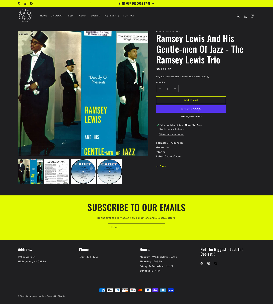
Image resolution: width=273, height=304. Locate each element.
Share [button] (163, 166)
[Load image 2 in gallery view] (56, 171)
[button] (57, 16)
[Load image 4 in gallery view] (109, 171)
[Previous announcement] (90, 3)
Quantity (160, 82)
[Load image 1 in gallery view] (30, 171)
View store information (171, 134)
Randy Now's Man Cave (36, 296)
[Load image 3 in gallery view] (83, 171)
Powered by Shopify (56, 296)
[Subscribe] (161, 227)
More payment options (191, 117)
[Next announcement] (182, 3)
